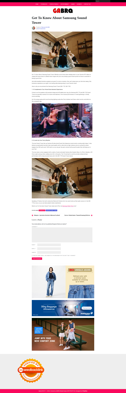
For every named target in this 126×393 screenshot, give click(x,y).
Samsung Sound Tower (51, 210)
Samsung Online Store (68, 206)
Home (37, 4)
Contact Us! (87, 4)
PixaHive (85, 391)
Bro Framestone (41, 28)
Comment (35, 226)
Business (79, 4)
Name (33, 244)
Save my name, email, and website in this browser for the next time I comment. (54, 255)
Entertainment (65, 4)
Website (34, 252)
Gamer (73, 4)
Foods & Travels (54, 4)
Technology (44, 4)
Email (33, 248)
